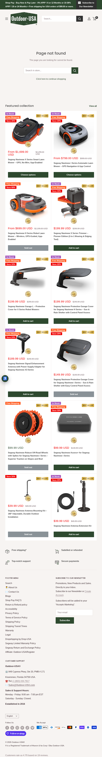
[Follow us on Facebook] (7, 728)
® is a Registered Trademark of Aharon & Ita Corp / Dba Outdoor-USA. (35, 746)
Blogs (8, 596)
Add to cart (74, 248)
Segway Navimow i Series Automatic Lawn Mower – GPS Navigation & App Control (73, 164)
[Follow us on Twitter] (12, 728)
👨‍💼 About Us (11, 587)
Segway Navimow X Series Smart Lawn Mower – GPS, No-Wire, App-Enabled (26, 161)
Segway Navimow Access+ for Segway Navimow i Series (72, 454)
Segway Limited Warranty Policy (20, 643)
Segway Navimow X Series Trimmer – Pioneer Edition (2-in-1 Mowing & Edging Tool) (73, 236)
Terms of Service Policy (16, 617)
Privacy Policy (12, 613)
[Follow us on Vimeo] (32, 728)
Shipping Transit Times (16, 626)
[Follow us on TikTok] (27, 728)
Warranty (9, 630)
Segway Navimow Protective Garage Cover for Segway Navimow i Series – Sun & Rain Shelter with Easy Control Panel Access (74, 382)
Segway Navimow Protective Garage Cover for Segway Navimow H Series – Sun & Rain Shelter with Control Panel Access (74, 309)
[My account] (89, 18)
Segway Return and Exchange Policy (23, 648)
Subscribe (65, 620)
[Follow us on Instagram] (17, 728)
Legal (8, 635)
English (10, 716)
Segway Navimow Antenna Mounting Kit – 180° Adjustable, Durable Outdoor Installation (27, 514)
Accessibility (11, 609)
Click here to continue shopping (51, 79)
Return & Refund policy (16, 605)
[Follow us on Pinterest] (22, 728)
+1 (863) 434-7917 (20, 681)
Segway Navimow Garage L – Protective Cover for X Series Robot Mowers (26, 308)
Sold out (28, 248)
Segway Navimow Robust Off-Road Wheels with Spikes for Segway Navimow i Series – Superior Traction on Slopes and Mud (28, 455)
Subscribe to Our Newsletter (86, 5)
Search (8, 583)
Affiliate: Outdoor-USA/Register (20, 652)
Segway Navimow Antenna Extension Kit (72, 526)
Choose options (28, 175)
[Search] (79, 19)
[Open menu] (6, 19)
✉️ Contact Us (12, 592)
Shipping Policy (12, 622)
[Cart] (94, 18)
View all (93, 106)
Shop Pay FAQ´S (13, 600)
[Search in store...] (74, 70)
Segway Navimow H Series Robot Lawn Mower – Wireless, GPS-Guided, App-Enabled (26, 236)
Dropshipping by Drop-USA (18, 639)
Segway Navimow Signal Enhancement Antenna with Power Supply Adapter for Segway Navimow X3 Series (26, 366)
